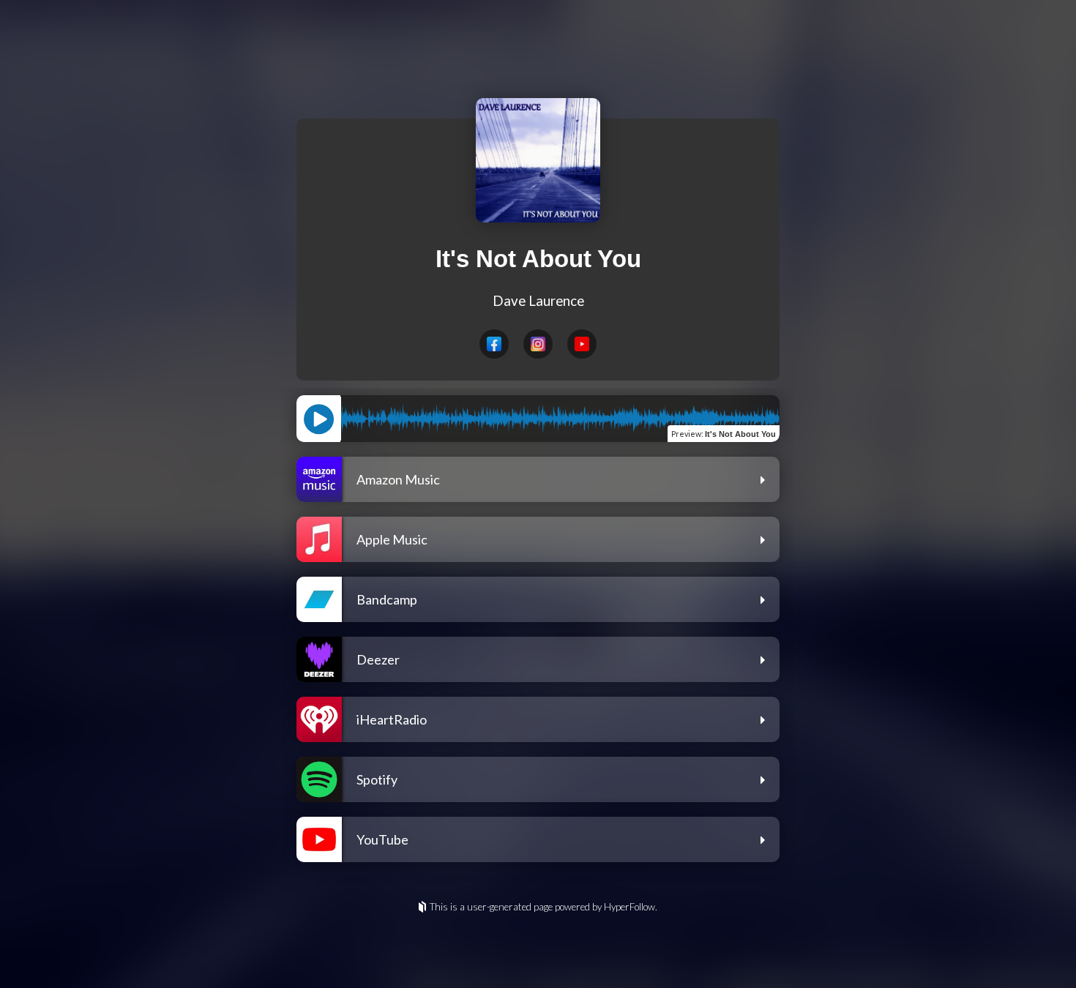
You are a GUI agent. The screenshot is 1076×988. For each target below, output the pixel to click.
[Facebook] (494, 344)
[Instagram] (538, 344)
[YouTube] (582, 344)
